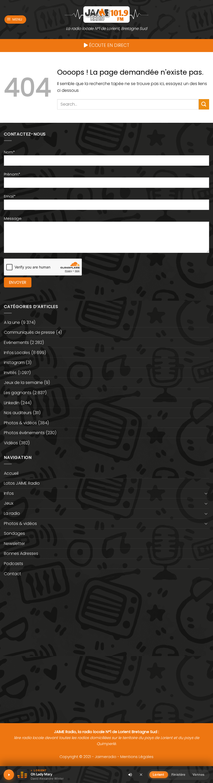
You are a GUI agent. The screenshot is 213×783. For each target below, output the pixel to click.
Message (13, 218)
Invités (10, 373)
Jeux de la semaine (23, 383)
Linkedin (11, 403)
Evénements (16, 342)
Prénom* (12, 174)
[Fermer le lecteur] (141, 774)
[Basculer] (206, 493)
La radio (12, 513)
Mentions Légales (137, 756)
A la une (12, 322)
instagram (14, 362)
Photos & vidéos (20, 423)
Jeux (8, 503)
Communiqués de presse (29, 332)
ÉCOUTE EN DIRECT (108, 45)
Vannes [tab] (198, 774)
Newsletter (14, 544)
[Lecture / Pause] (9, 774)
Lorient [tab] (158, 774)
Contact (12, 574)
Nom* (9, 152)
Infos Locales (17, 353)
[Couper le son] (130, 775)
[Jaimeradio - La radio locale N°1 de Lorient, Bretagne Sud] (106, 14)
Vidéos (11, 443)
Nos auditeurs (18, 413)
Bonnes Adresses (21, 553)
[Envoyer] (204, 104)
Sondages (14, 533)
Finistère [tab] (178, 774)
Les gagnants (17, 393)
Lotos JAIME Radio (22, 483)
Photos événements (24, 433)
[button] (15, 19)
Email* (10, 196)
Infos (9, 493)
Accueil (11, 473)
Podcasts (13, 564)
